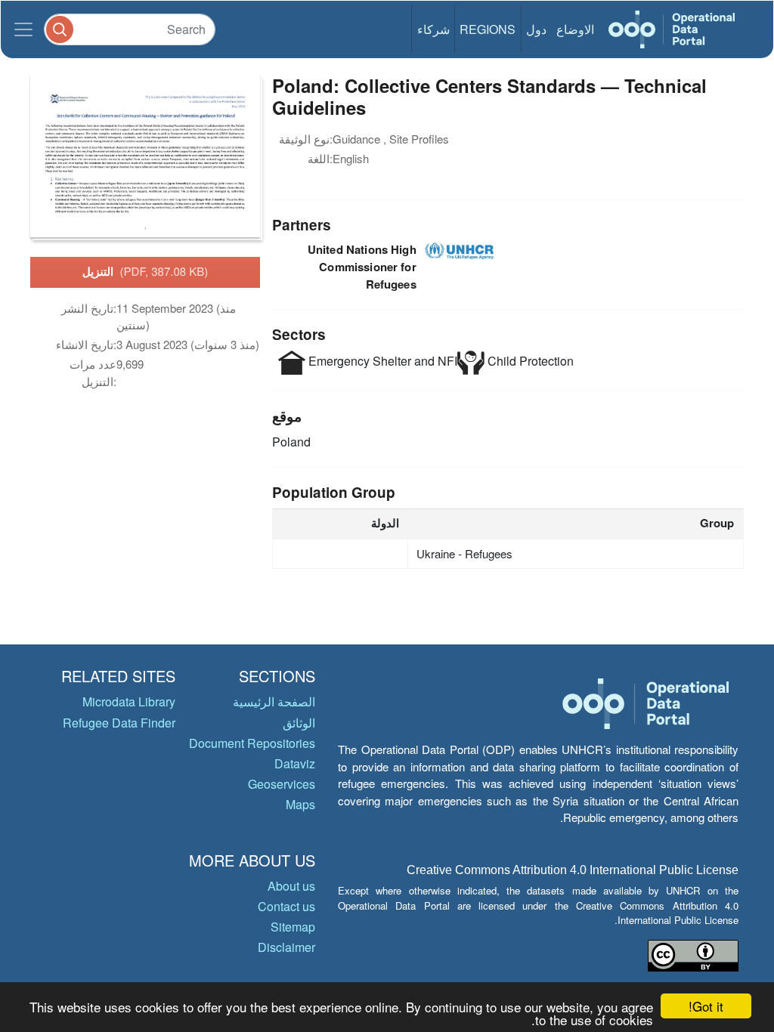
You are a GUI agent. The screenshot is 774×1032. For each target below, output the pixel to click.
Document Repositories (252, 743)
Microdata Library (128, 701)
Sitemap (293, 926)
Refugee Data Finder (119, 722)
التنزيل (145, 271)
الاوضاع (575, 29)
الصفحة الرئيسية (274, 701)
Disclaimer (286, 947)
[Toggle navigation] (23, 29)
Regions (487, 29)
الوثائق (299, 722)
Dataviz (294, 763)
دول (536, 29)
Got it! (706, 1005)
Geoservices (281, 784)
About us (291, 886)
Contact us (286, 906)
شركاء (433, 29)
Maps (300, 804)
